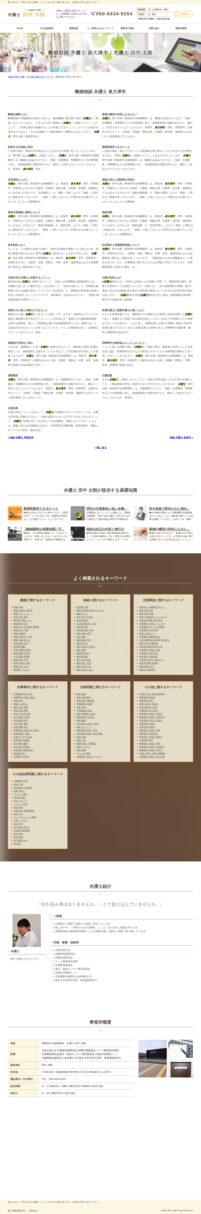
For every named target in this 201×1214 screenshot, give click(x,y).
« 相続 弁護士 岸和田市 (21, 437)
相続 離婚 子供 (83, 640)
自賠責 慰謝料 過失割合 (151, 620)
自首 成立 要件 (21, 724)
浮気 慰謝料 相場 (22, 650)
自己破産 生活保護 (23, 787)
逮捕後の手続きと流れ (20, 342)
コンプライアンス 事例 (25, 817)
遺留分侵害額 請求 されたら (90, 610)
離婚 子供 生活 (21, 666)
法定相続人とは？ (18, 179)
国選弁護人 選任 (22, 733)
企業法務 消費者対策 (24, 810)
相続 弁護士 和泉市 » (181, 437)
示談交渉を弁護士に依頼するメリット (29, 277)
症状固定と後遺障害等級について (121, 244)
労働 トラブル (20, 820)
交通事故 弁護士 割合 (149, 650)
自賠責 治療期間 (147, 670)
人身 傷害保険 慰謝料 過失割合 (154, 640)
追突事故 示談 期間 (148, 630)
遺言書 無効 (82, 620)
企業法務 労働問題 (85, 700)
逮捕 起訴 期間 (21, 710)
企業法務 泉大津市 (148, 707)
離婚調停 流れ (20, 623)
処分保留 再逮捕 (22, 747)
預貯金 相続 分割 (84, 630)
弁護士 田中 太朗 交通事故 (152, 753)
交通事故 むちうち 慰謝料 (152, 627)
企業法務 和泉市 (147, 727)
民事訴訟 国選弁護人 (24, 750)
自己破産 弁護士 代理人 (88, 724)
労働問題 (107, 375)
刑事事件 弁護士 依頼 (24, 697)
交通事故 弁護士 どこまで (152, 623)
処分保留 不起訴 (22, 717)
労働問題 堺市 (146, 740)
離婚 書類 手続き (22, 653)
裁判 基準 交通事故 (148, 643)
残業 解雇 (81, 720)
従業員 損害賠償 (22, 830)
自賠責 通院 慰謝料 (148, 663)
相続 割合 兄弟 (83, 666)
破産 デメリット (84, 727)
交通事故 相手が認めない (151, 660)
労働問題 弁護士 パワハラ (89, 756)
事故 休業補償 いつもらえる (153, 617)
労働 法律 (81, 707)
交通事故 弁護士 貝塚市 (151, 720)
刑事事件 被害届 (22, 740)
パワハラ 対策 (20, 804)
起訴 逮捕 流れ (21, 727)
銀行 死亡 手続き (84, 617)
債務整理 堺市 (146, 700)
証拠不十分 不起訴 (23, 737)
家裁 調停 (18, 807)
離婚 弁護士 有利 (22, 663)
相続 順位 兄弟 (83, 663)
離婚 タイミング (22, 613)
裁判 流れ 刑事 (21, 707)
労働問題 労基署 (84, 704)
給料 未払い (19, 791)
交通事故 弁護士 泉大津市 (152, 756)
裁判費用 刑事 (20, 720)
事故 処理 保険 (146, 613)
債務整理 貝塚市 (147, 724)
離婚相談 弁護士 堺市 (149, 743)
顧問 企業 (81, 740)
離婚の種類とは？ (18, 114)
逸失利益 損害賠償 (148, 656)
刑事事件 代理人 (22, 756)
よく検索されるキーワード (100, 28)
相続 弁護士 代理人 (85, 646)
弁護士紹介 (154, 28)
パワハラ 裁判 (20, 794)
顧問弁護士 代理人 (85, 717)
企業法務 (13, 408)
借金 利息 (18, 834)
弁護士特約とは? (111, 277)
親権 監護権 (19, 633)
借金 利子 (18, 824)
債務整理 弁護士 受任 (87, 730)
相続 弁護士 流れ (84, 670)
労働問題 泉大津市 (148, 710)
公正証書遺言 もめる (86, 623)
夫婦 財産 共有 (21, 643)
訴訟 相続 (81, 637)
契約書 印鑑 (19, 797)
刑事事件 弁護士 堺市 (149, 730)
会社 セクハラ (20, 801)
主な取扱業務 (46, 28)
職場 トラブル (83, 747)
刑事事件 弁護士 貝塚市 (151, 714)
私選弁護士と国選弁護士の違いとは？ (123, 310)
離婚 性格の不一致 (23, 637)
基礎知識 (73, 28)
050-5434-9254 (114, 13)
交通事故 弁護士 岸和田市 (152, 747)
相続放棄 (107, 212)
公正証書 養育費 (22, 656)
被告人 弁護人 (20, 704)
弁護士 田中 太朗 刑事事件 (152, 694)
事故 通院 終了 (146, 666)
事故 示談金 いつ (147, 633)
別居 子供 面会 (21, 617)
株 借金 (17, 843)
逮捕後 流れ (19, 753)
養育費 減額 (19, 646)
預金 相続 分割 (83, 633)
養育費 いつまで (22, 670)
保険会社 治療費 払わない (152, 607)
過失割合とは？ (16, 244)
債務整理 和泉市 (147, 697)
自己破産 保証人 (22, 827)
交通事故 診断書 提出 (149, 637)
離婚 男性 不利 (21, 660)
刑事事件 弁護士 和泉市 (151, 737)
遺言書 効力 (82, 643)
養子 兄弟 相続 (83, 660)
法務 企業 (81, 737)
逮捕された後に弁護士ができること (28, 310)
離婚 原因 (18, 607)
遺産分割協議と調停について (24, 212)
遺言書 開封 (82, 627)
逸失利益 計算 (146, 610)
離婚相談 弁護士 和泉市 (151, 750)
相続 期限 (81, 650)
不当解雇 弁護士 (84, 710)
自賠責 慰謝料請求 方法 (151, 646)
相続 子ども (82, 613)
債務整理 (13, 375)
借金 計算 (18, 784)
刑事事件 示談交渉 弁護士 (26, 730)
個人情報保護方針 (16, 1210)
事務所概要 (180, 28)
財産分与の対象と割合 (20, 147)
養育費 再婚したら (23, 620)
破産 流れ (18, 814)
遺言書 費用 (82, 656)
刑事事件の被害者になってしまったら (123, 342)
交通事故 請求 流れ (148, 653)
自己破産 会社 (20, 840)
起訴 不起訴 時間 (22, 714)
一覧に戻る (100, 447)
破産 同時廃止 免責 (85, 714)
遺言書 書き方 (83, 653)
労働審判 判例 (20, 781)
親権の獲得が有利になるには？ (119, 114)
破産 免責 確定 (83, 697)
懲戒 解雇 (18, 837)
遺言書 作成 (82, 607)
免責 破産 (81, 750)
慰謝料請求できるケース (116, 147)
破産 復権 (81, 694)
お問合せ (185, 14)
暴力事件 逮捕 (20, 743)
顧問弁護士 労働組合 (86, 743)
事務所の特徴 (127, 28)
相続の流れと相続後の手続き (118, 179)
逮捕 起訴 (18, 700)
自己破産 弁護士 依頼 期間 (89, 733)
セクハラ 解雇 (83, 753)
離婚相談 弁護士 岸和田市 (152, 717)
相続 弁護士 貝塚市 (148, 704)
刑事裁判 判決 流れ (23, 694)
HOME (19, 28)
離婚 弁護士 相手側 (23, 610)
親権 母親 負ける (22, 640)
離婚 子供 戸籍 (21, 630)
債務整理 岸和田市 (148, 733)
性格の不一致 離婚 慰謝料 (26, 627)
